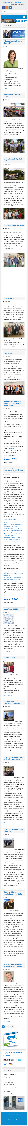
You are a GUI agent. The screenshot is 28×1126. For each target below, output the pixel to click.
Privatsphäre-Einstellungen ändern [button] (14, 1114)
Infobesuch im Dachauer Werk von (14, 225)
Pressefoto (7, 1055)
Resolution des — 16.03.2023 (13, 1052)
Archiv (6, 1054)
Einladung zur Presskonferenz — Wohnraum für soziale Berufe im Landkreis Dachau (12, 403)
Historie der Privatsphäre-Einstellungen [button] (14, 1116)
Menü (4, 17)
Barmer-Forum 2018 (9, 298)
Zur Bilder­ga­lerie (8, 695)
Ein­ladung (6, 88)
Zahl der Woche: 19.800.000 (11, 609)
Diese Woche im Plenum (10, 519)
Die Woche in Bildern (9, 658)
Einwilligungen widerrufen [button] (14, 1119)
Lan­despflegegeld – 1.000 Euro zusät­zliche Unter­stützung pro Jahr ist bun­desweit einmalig (13, 530)
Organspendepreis (8, 353)
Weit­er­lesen (7, 651)
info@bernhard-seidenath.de (10, 1088)
